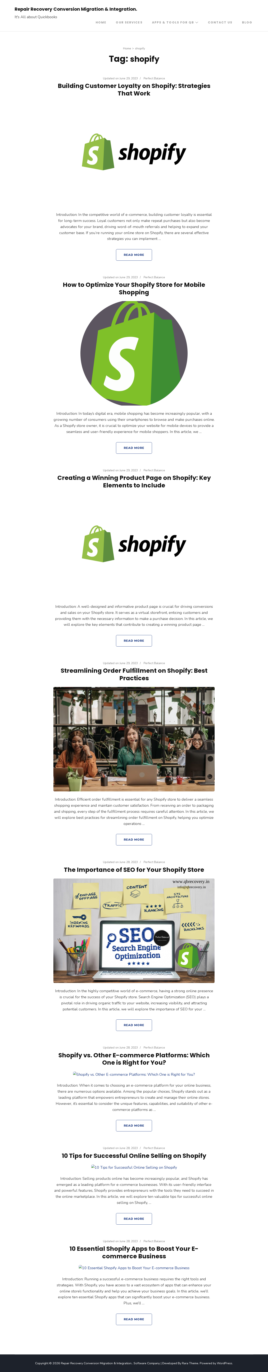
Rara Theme (190, 1363)
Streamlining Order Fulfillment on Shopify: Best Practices (134, 674)
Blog (247, 22)
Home (101, 22)
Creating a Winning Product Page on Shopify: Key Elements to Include (134, 482)
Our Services (129, 22)
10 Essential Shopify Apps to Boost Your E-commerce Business (134, 1252)
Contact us (220, 22)
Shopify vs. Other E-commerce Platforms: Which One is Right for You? (134, 1059)
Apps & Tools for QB (173, 22)
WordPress (224, 1363)
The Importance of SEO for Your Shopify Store (134, 870)
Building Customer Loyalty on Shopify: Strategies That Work (134, 90)
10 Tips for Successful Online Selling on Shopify (134, 1156)
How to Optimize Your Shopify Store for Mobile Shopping (134, 288)
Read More (134, 255)
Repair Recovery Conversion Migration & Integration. (76, 9)
